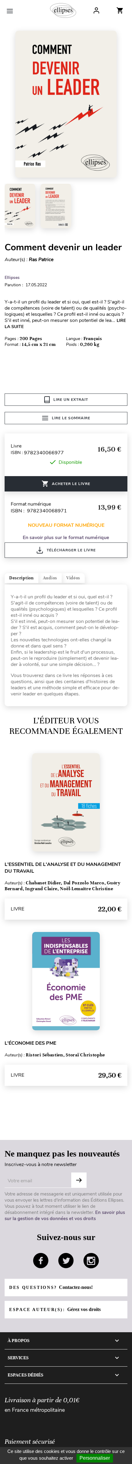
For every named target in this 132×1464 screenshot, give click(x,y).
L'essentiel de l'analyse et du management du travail (63, 868)
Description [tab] (21, 578)
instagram (91, 1260)
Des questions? (51, 1287)
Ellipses (12, 277)
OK (79, 1180)
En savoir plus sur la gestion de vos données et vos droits (65, 1215)
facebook (41, 1260)
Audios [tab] (50, 578)
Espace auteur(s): (55, 1309)
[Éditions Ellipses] (63, 10)
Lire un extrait (70, 399)
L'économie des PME (30, 1043)
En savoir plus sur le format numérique (66, 537)
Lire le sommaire (71, 418)
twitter (66, 1260)
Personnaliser (95, 1458)
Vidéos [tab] (73, 578)
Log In (96, 10)
